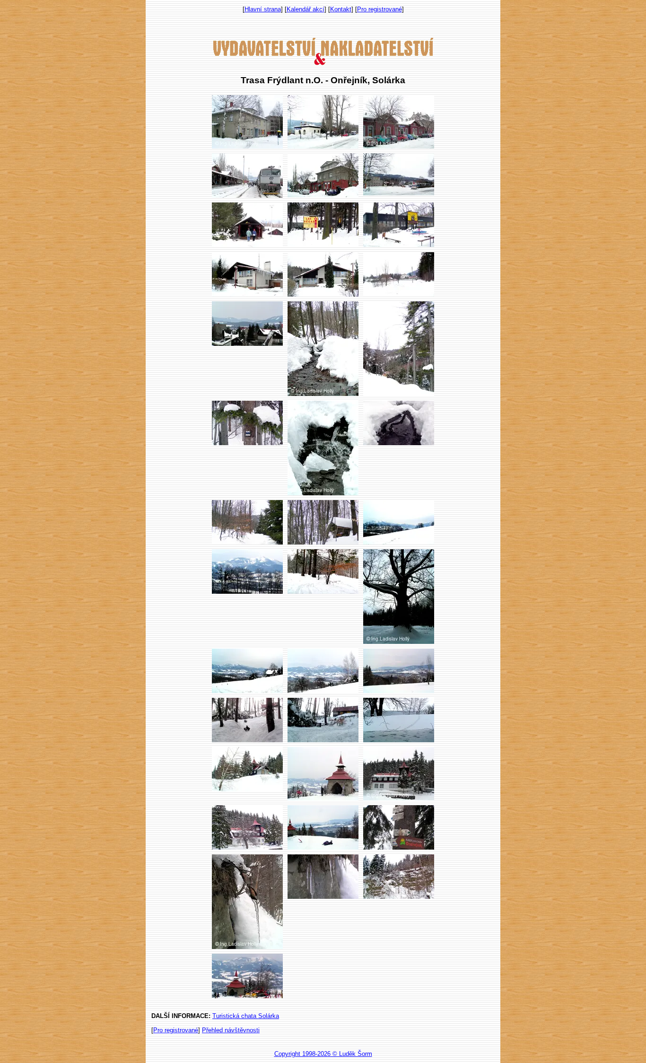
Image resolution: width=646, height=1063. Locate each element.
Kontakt (340, 9)
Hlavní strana (262, 9)
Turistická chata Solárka (245, 1015)
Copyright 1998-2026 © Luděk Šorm (323, 1053)
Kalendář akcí (305, 9)
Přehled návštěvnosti (231, 1030)
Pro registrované (379, 9)
